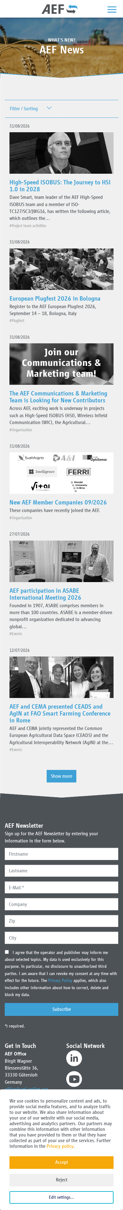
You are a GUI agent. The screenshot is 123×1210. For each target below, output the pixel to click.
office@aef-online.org (26, 1089)
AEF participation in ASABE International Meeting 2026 (45, 594)
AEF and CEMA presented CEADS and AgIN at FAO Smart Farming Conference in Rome (59, 713)
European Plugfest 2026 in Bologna (55, 298)
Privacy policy (60, 1146)
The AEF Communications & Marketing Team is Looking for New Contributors (58, 397)
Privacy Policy (60, 980)
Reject (61, 1179)
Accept (61, 1162)
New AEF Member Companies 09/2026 (58, 502)
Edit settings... (61, 1197)
